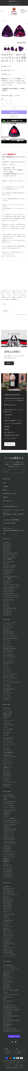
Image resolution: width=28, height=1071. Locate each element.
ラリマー (5, 992)
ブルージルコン (7, 903)
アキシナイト (6, 548)
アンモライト (6, 582)
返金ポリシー (19, 1062)
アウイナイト (6, 546)
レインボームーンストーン (10, 1007)
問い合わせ (10, 444)
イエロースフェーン (8, 593)
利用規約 (6, 429)
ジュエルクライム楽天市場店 (11, 519)
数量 (2, 99)
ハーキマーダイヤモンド (9, 824)
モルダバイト (6, 975)
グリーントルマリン (8, 661)
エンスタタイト (7, 610)
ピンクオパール (7, 865)
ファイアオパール (8, 875)
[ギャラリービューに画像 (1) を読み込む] (7, 49)
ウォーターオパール (8, 599)
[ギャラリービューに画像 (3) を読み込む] (21, 49)
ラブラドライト (7, 988)
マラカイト (6, 945)
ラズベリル (6, 984)
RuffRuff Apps (20, 314)
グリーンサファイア (8, 655)
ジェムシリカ (6, 716)
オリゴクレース (7, 614)
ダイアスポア (6, 773)
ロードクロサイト (8, 1024)
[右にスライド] (26, 49)
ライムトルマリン (8, 982)
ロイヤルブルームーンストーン (11, 1020)
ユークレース (6, 979)
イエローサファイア (8, 591)
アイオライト (6, 542)
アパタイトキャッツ (8, 561)
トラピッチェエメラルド (9, 809)
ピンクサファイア (8, 869)
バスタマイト (6, 846)
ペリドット (6, 924)
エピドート (6, 604)
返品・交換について (9, 432)
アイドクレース (7, 544)
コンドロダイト (7, 697)
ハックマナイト (7, 850)
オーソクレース (7, 612)
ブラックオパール (8, 890)
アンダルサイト (7, 572)
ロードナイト (6, 1026)
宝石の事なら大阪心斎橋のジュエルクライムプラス (15, 1060)
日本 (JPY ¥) (8, 1052)
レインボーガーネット (9, 1005)
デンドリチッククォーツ (9, 801)
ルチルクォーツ (7, 996)
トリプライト (6, 814)
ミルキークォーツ (8, 950)
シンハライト (6, 731)
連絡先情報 (8, 1067)
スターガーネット (8, 737)
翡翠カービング (7, 714)
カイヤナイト (6, 629)
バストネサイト (7, 848)
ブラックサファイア (8, 892)
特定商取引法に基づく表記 (11, 435)
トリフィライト (7, 812)
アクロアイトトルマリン (9, 557)
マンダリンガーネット (9, 943)
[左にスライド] (1, 49)
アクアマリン (6, 550)
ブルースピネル (7, 905)
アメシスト (6, 563)
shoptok (5, 310)
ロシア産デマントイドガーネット (12, 1030)
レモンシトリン (7, 1018)
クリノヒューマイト (8, 676)
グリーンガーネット (8, 795)
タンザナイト (6, 780)
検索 (4, 483)
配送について (6, 490)
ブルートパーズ (7, 907)
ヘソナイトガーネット (9, 914)
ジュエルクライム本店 (9, 523)
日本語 (19, 1052)
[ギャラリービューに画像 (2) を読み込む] (14, 49)
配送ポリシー (22, 1065)
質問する (9, 363)
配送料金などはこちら (10, 404)
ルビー (5, 999)
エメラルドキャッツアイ (9, 608)
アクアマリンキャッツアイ (10, 553)
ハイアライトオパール (9, 841)
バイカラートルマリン (9, 837)
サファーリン (6, 708)
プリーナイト (6, 897)
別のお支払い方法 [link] (14, 115)
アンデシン (6, 574)
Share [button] (4, 304)
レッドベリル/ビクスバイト (10, 1015)
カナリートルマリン (8, 631)
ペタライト (6, 916)
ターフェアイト (7, 771)
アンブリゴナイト (8, 580)
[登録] (23, 471)
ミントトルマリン (8, 965)
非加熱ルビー (6, 860)
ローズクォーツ (7, 1022)
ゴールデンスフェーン (9, 689)
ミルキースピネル (8, 952)
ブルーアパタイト (8, 899)
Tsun (26, 314)
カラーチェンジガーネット (10, 638)
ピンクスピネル (7, 871)
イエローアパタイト (8, 589)
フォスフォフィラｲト (9, 888)
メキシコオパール (8, 971)
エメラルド (6, 606)
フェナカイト (6, 886)
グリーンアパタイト (8, 650)
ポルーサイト (6, 928)
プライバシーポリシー (10, 438)
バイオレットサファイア (9, 829)
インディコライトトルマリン (11, 595)
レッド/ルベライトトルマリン (11, 1009)
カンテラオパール (8, 646)
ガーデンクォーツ (8, 627)
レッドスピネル (7, 1013)
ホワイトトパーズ (8, 935)
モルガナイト (6, 973)
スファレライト (7, 754)
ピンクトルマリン (8, 873)
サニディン (6, 699)
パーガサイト (6, 826)
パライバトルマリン (8, 854)
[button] (2, 11)
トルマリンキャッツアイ (9, 820)
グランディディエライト (9, 648)
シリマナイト (6, 722)
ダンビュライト (7, 784)
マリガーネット (7, 941)
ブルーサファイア (8, 901)
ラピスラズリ (6, 986)
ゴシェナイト (6, 691)
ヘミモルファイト (8, 920)
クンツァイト (6, 684)
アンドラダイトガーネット (10, 576)
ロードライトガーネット (9, 1028)
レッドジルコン (7, 1011)
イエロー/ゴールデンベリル (10, 587)
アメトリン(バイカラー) (9, 565)
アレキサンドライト (8, 570)
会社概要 (6, 426)
